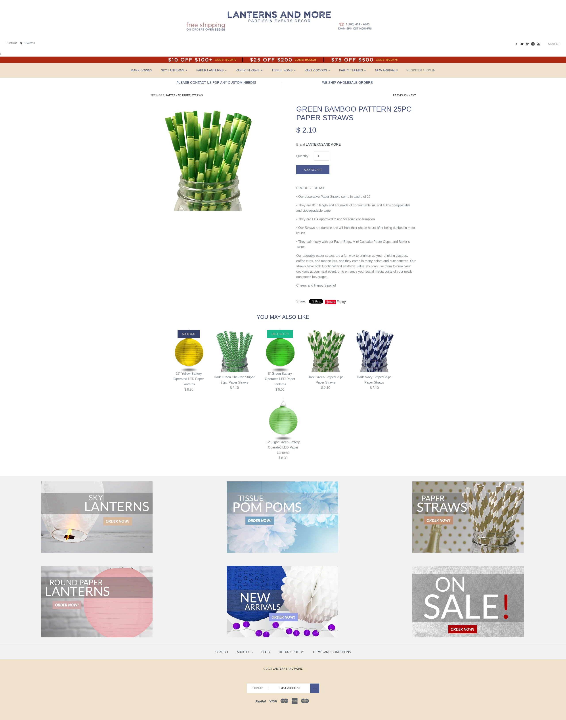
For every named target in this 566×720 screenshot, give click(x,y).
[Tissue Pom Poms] (282, 552)
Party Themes (352, 70)
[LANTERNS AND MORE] (283, 7)
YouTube (538, 44)
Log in (430, 70)
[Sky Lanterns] (97, 552)
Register (414, 70)
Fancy (341, 302)
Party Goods (317, 70)
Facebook (516, 44)
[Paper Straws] (468, 552)
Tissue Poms (284, 70)
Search (221, 652)
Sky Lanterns (174, 70)
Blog (265, 652)
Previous (400, 95)
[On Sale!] (468, 636)
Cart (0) (553, 43)
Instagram (532, 44)
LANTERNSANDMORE (323, 144)
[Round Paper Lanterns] (97, 636)
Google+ (527, 44)
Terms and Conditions (332, 652)
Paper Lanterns (211, 70)
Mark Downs (141, 70)
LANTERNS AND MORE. (288, 668)
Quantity (302, 156)
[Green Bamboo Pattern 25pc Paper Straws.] (210, 107)
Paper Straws (249, 70)
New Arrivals (386, 70)
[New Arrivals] (282, 636)
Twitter (521, 44)
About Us (244, 652)
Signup (12, 43)
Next (412, 95)
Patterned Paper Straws (184, 95)
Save (332, 302)
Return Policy (291, 652)
